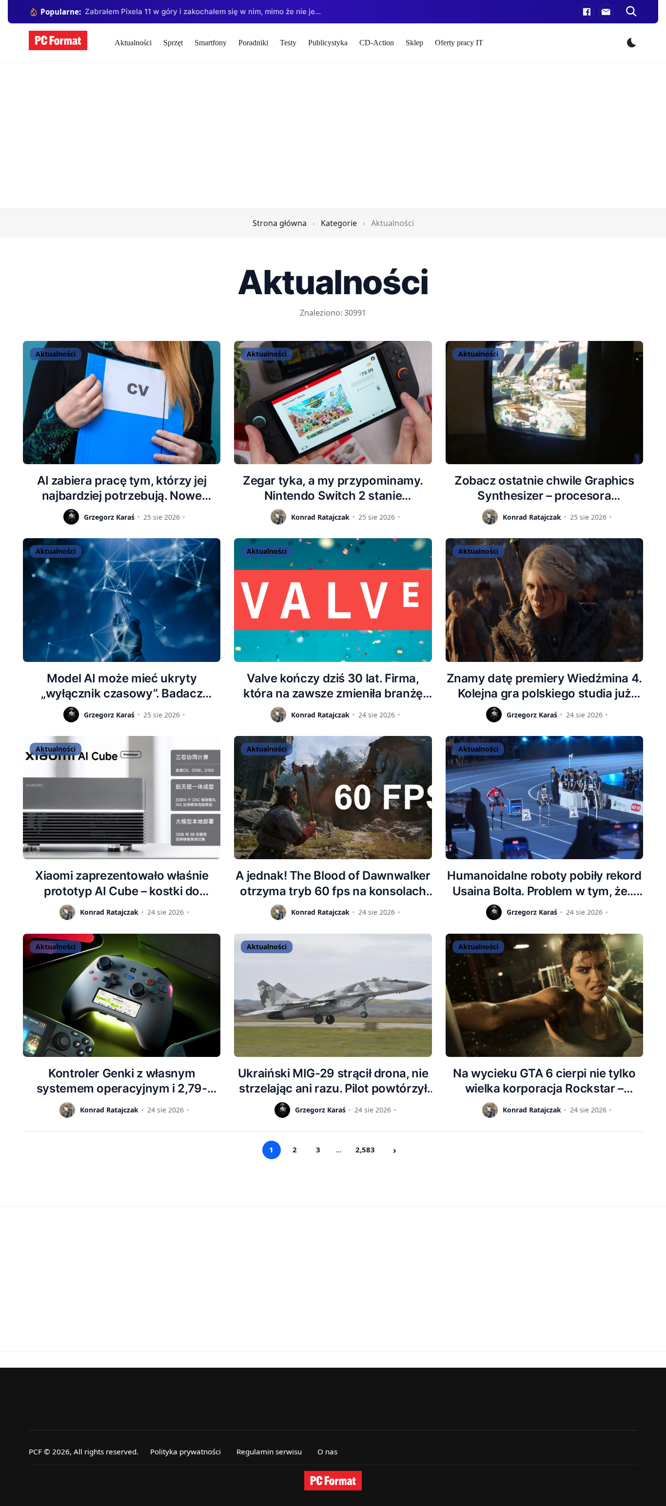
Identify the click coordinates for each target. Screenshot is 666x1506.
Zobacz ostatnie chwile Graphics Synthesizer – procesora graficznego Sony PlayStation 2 (544, 488)
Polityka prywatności (185, 1451)
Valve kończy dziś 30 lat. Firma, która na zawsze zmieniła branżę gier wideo (333, 686)
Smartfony (211, 42)
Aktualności (133, 42)
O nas (327, 1451)
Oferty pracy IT (459, 42)
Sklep (414, 42)
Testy (288, 42)
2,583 (365, 1149)
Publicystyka (328, 42)
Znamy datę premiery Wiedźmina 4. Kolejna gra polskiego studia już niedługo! (544, 686)
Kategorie (339, 223)
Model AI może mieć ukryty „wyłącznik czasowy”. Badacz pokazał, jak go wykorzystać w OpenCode (122, 686)
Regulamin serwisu (269, 1451)
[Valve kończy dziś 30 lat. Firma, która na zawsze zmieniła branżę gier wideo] (332, 599)
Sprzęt (173, 42)
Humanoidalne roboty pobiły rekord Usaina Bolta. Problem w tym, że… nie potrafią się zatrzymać (544, 883)
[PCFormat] (333, 1480)
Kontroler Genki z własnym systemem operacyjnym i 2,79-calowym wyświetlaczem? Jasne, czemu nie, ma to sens (121, 1081)
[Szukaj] (631, 12)
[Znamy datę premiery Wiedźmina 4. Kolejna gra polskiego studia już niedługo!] (544, 599)
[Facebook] (586, 11)
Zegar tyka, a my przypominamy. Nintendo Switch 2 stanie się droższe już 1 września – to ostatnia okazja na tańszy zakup (333, 488)
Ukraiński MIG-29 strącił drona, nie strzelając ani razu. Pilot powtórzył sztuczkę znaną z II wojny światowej (333, 1081)
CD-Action (376, 42)
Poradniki (253, 42)
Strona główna (280, 223)
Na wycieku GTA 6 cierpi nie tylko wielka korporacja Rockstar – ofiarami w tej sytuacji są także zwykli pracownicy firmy (544, 1081)
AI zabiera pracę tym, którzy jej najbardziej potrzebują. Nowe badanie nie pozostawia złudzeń (122, 488)
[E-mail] (606, 11)
